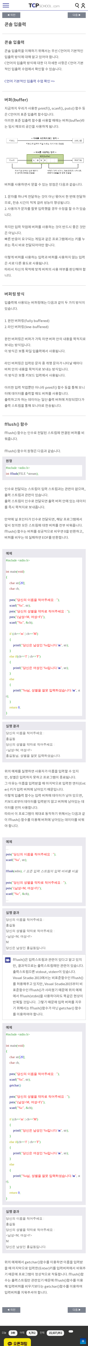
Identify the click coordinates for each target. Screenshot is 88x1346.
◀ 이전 (11, 15)
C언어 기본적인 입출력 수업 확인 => (30, 81)
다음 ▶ (77, 15)
